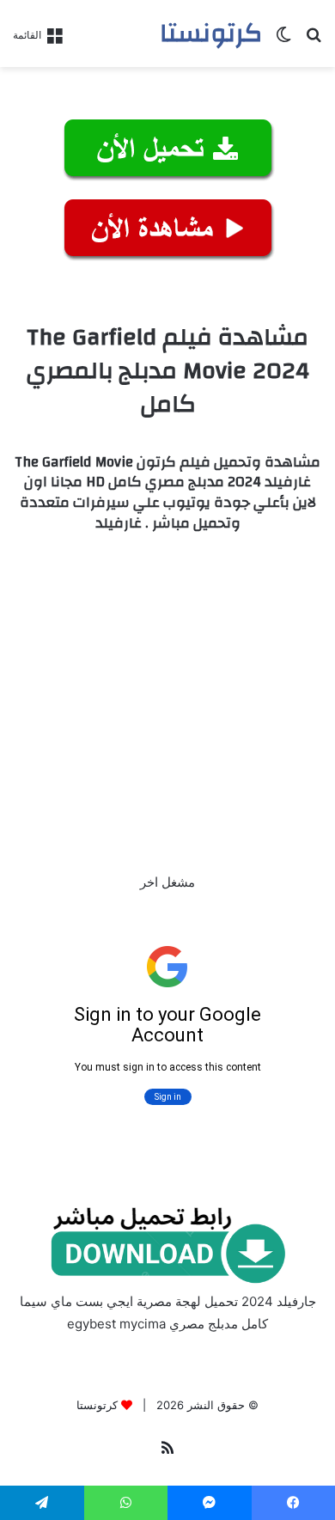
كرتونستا (97, 1405)
